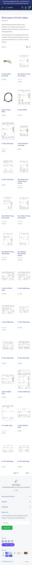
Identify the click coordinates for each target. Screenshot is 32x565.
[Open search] (22, 7)
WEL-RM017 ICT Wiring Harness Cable (8, 216)
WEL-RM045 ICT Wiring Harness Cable (24, 216)
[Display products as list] (29, 47)
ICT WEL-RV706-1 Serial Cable (6, 75)
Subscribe (7, 527)
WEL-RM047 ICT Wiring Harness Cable (8, 252)
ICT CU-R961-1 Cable (7, 425)
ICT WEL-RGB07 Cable (8, 322)
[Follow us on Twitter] (6, 541)
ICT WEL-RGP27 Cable (23, 461)
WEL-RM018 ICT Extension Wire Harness (22, 253)
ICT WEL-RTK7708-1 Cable (7, 289)
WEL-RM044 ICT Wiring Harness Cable (24, 75)
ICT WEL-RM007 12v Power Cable (23, 144)
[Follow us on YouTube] (12, 541)
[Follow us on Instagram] (9, 541)
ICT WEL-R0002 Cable (8, 358)
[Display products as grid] (27, 47)
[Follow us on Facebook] (3, 541)
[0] (29, 8)
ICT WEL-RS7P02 (22, 110)
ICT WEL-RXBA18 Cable (24, 391)
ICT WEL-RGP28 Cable (8, 461)
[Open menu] (2, 7)
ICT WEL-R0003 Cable (24, 322)
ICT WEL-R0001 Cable (23, 358)
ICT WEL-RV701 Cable (7, 143)
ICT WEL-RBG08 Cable (24, 288)
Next (27, 473)
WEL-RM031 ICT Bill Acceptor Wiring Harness (23, 181)
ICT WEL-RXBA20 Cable (6, 392)
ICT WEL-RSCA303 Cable (23, 426)
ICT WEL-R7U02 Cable (8, 179)
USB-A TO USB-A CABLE (6, 110)
